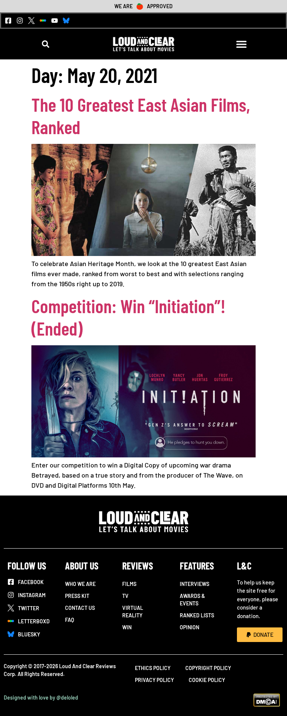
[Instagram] (19, 20)
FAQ (69, 620)
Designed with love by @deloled (41, 697)
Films (129, 584)
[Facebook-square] (8, 20)
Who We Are (80, 584)
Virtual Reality (132, 611)
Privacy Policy (154, 680)
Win (127, 627)
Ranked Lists (197, 615)
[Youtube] (54, 20)
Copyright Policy (208, 668)
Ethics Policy (152, 668)
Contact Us (80, 608)
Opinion (189, 627)
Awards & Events (192, 600)
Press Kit (77, 596)
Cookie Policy (207, 680)
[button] (46, 44)
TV (125, 596)
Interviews (194, 584)
